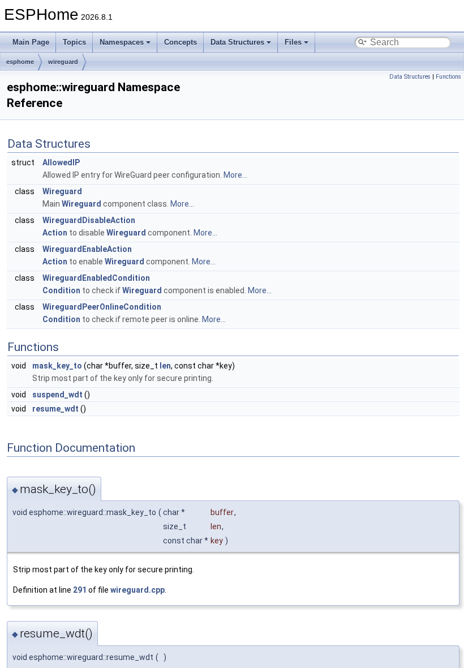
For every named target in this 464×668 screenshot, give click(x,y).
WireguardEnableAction (87, 249)
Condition (61, 290)
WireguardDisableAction (88, 220)
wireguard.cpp (137, 589)
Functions (448, 76)
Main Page (30, 42)
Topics (74, 42)
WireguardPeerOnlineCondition (101, 306)
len (165, 365)
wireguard (63, 61)
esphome (20, 61)
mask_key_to (57, 365)
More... (235, 174)
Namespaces (122, 42)
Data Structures (237, 42)
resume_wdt (55, 408)
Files (293, 42)
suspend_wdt (57, 394)
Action (54, 232)
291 (80, 589)
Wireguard (62, 191)
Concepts (180, 42)
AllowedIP (61, 162)
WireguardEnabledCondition (96, 277)
